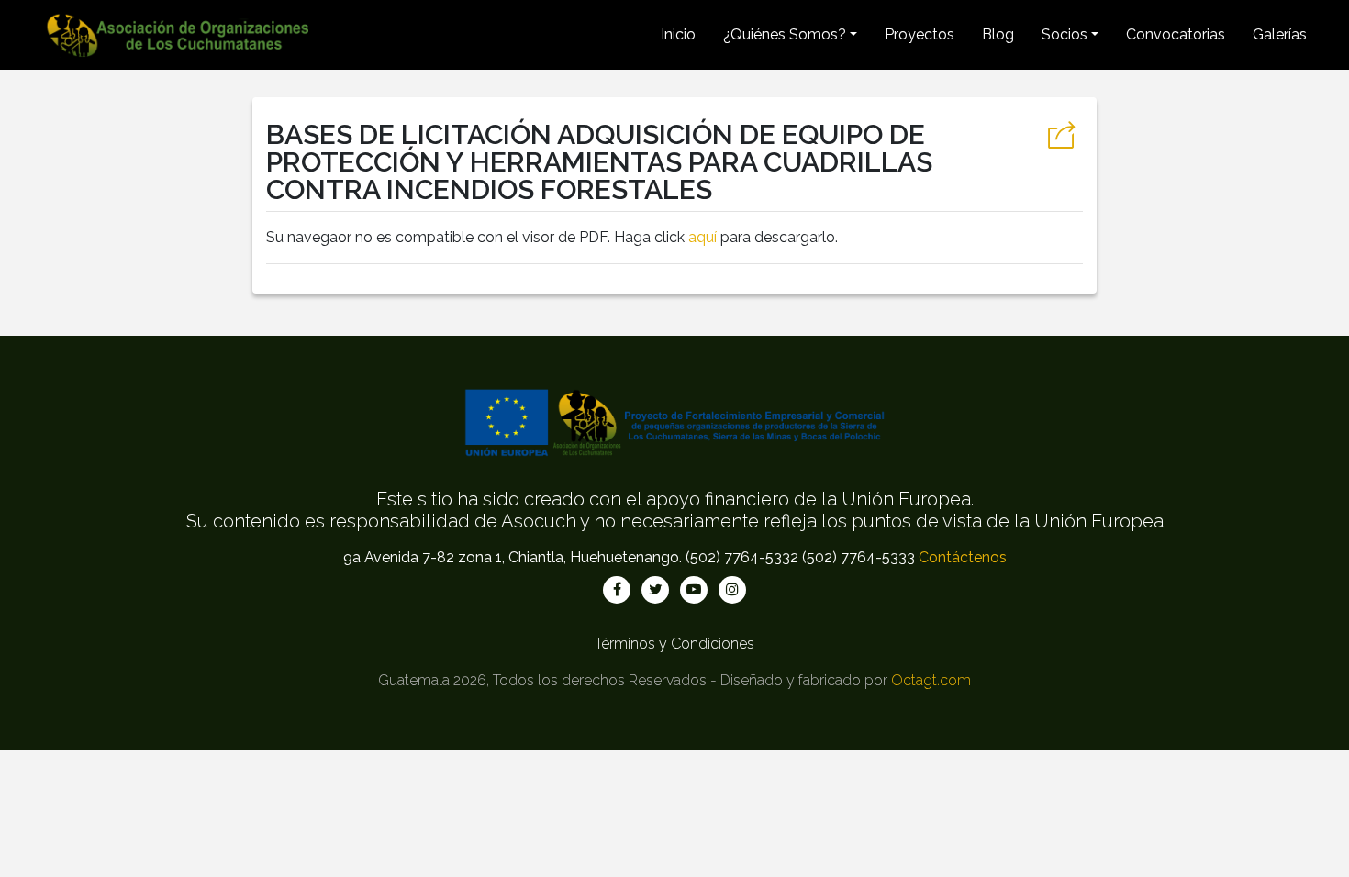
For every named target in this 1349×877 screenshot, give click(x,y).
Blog (998, 34)
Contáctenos (963, 557)
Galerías (1280, 34)
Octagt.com (931, 680)
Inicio (678, 34)
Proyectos (919, 34)
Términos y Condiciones (674, 643)
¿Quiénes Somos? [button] (784, 34)
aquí (702, 237)
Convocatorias (1175, 34)
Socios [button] (1064, 34)
